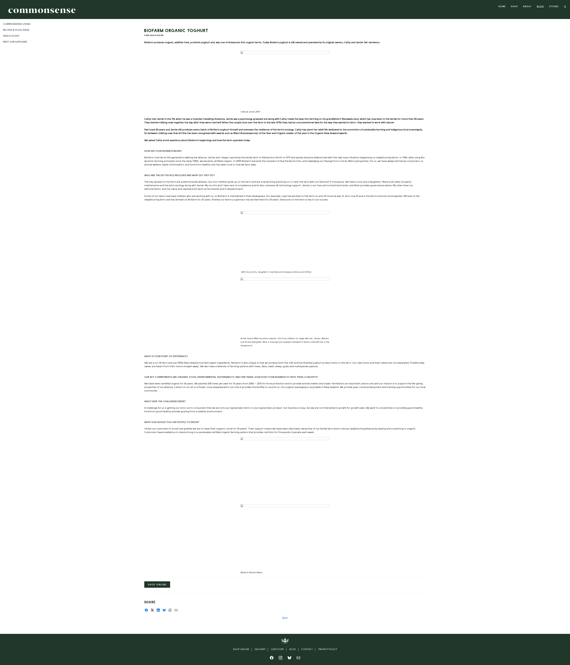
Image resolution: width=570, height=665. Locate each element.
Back (285, 618)
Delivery (260, 649)
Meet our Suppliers (15, 42)
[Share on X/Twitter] (152, 610)
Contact (307, 649)
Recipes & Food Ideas (16, 30)
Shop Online (157, 585)
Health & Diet (11, 36)
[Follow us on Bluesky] (289, 658)
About (527, 6)
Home (502, 6)
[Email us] (298, 658)
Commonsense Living (17, 24)
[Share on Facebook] (146, 610)
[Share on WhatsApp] (170, 610)
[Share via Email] (176, 610)
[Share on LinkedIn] (158, 610)
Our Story (277, 649)
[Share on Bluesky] (164, 610)
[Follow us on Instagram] (280, 658)
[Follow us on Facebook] (271, 658)
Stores (554, 6)
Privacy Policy (327, 649)
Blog (540, 6)
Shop (514, 6)
